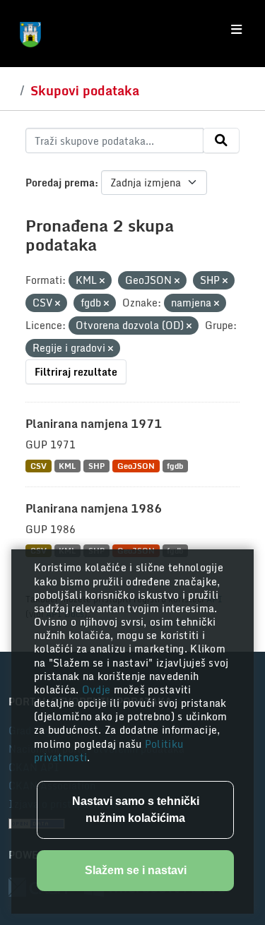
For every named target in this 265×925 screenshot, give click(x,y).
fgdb (175, 466)
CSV (38, 466)
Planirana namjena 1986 (93, 508)
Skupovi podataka (84, 90)
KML (67, 466)
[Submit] (221, 140)
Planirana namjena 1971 (93, 423)
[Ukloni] (102, 281)
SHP (96, 466)
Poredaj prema (60, 182)
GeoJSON (136, 466)
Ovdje (98, 689)
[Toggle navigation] (236, 29)
